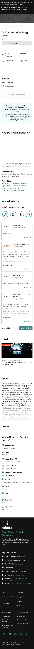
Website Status (6, 612)
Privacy (4, 600)
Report (28, 238)
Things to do (7, 535)
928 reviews (20, 207)
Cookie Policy (6, 603)
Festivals (20, 532)
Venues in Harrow (8, 183)
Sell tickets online (22, 612)
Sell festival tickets (23, 620)
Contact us (20, 601)
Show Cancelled (10, 86)
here (26, 9)
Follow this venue (18, 43)
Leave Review (26, 328)
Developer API (6, 616)
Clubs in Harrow (21, 183)
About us (20, 592)
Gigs (4, 532)
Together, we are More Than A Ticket (17, 579)
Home (3, 26)
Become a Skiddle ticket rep (7, 626)
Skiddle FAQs (21, 616)
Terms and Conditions (8, 596)
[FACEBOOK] (26, 634)
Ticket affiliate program (6, 620)
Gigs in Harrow (7, 186)
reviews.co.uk (21, 556)
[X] (4, 634)
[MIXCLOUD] (16, 634)
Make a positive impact (24, 583)
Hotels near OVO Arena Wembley (13, 190)
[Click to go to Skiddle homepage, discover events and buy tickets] (7, 525)
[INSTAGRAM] (21, 634)
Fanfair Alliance (18, 575)
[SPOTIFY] (10, 634)
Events (9, 26)
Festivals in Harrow (20, 186)
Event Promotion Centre (16, 108)
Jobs (18, 605)
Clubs (10, 532)
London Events (16, 26)
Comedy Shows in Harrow (10, 188)
